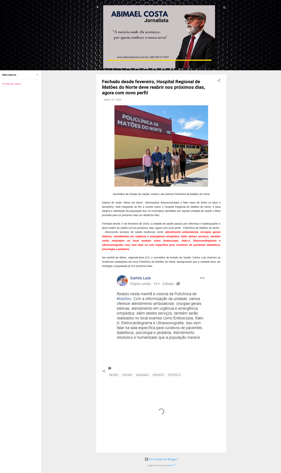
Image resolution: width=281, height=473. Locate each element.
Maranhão (142, 374)
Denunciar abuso (11, 83)
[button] (219, 81)
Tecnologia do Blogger (163, 459)
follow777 (171, 465)
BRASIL (113, 374)
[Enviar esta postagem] (109, 369)
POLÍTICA (174, 374)
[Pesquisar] (224, 8)
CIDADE (127, 374)
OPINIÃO (158, 374)
